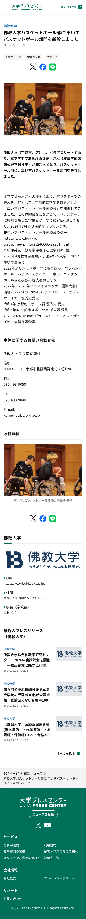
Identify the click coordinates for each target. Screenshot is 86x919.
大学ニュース (13, 57)
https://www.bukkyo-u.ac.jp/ (24, 583)
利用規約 (50, 845)
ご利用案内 (11, 845)
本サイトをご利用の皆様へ (22, 858)
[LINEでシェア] (52, 67)
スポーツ (52, 57)
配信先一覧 (51, 858)
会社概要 (10, 878)
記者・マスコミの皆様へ (61, 851)
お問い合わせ (13, 898)
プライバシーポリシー (59, 878)
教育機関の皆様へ (16, 851)
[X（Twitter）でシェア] (33, 67)
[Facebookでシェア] (43, 67)
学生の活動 (33, 57)
